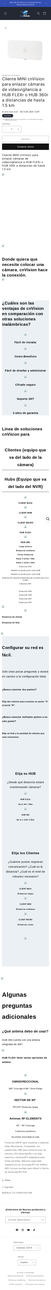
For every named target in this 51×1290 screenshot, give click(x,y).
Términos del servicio (37, 1280)
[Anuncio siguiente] (46, 4)
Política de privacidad (35, 1276)
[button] (5, 13)
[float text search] (48, 519)
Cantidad (6, 124)
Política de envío (15, 1284)
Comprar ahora (25, 146)
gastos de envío (11, 119)
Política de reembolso (17, 1280)
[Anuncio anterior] (5, 4)
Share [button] (7, 1180)
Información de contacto (35, 1284)
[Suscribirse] (42, 1220)
